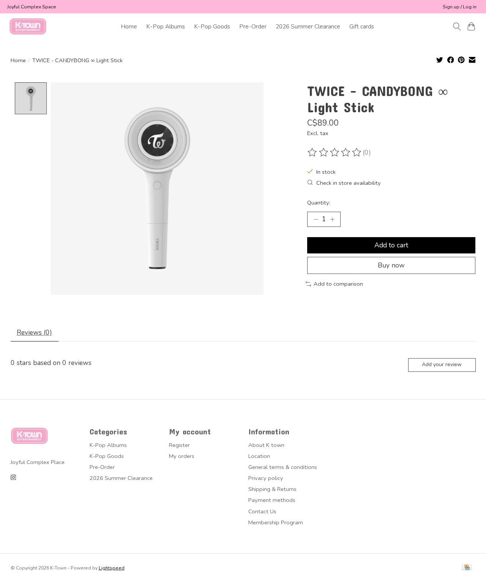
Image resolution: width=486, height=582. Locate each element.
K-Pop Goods (212, 26)
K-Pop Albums (165, 26)
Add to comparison (338, 284)
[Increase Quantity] (332, 219)
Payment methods (271, 500)
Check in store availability (348, 183)
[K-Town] (28, 26)
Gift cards (361, 26)
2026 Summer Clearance (308, 26)
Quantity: (318, 202)
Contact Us (262, 511)
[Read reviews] (335, 152)
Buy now (391, 265)
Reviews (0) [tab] (34, 332)
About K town (266, 445)
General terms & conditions (282, 467)
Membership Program (275, 522)
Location (259, 456)
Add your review (442, 364)
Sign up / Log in (460, 7)
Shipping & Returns (272, 489)
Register (179, 445)
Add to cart (391, 245)
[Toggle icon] (456, 26)
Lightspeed (112, 568)
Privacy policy (265, 478)
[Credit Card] (467, 568)
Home (129, 26)
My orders (181, 456)
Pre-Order (253, 26)
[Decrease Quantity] (316, 219)
